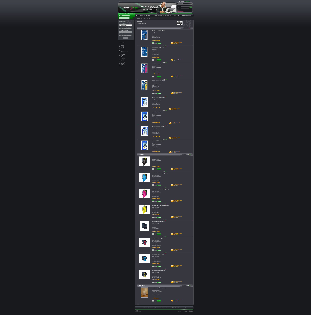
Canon (122, 46)
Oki (122, 55)
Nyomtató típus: (122, 33)
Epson (122, 49)
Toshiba (123, 64)
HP (121, 50)
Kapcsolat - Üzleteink (182, 307)
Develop (123, 47)
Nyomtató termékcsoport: (123, 30)
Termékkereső (145, 307)
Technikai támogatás (159, 307)
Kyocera (123, 53)
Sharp (122, 63)
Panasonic (123, 58)
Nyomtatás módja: (122, 23)
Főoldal (137, 18)
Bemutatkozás (167, 307)
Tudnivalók (174, 307)
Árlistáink (151, 307)
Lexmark (123, 54)
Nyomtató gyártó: (122, 26)
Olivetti (122, 56)
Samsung (123, 62)
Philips (122, 59)
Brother (142, 18)
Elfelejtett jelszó (181, 11)
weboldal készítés (138, 311)
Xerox (122, 65)
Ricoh (122, 60)
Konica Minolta (124, 51)
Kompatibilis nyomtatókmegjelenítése (177, 43)
